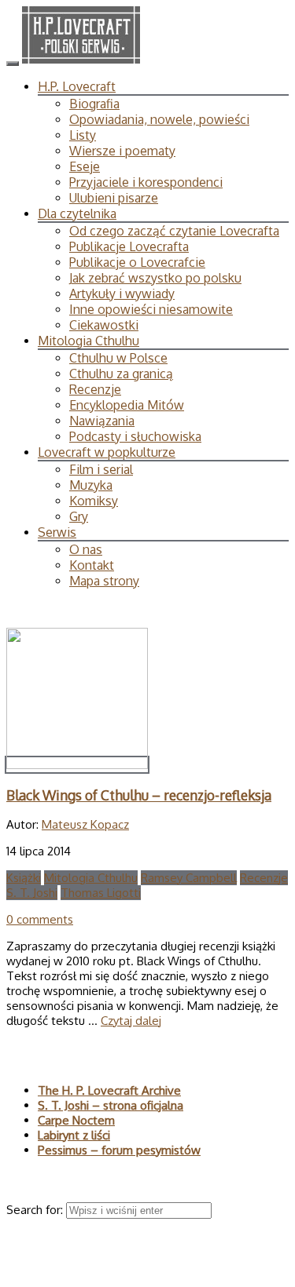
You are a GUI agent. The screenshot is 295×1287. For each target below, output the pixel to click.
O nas (85, 549)
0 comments (39, 919)
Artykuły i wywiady (122, 293)
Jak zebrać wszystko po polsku (155, 278)
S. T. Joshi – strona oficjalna (110, 1105)
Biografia (94, 103)
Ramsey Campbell (189, 877)
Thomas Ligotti (101, 892)
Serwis (57, 532)
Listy (82, 135)
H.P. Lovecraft (77, 86)
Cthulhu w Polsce (118, 358)
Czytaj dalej (131, 1020)
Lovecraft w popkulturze (106, 452)
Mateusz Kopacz (85, 824)
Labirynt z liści (74, 1135)
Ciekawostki (103, 325)
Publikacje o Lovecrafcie (137, 262)
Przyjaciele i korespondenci (146, 182)
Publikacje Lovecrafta (129, 246)
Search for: (36, 1209)
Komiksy (93, 501)
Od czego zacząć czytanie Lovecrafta (174, 231)
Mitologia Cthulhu (88, 340)
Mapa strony (104, 581)
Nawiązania (102, 420)
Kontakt (91, 565)
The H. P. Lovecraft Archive (109, 1090)
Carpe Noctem (76, 1120)
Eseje (84, 166)
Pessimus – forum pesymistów (119, 1150)
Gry (78, 516)
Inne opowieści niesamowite (151, 309)
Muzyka (90, 485)
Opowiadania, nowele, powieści (159, 119)
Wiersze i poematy (122, 151)
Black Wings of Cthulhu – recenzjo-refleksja (138, 795)
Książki (23, 877)
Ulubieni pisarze (113, 198)
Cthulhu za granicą (121, 373)
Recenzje (95, 389)
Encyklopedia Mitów (126, 405)
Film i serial (101, 469)
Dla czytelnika (77, 213)
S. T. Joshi (31, 892)
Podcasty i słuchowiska (135, 436)
